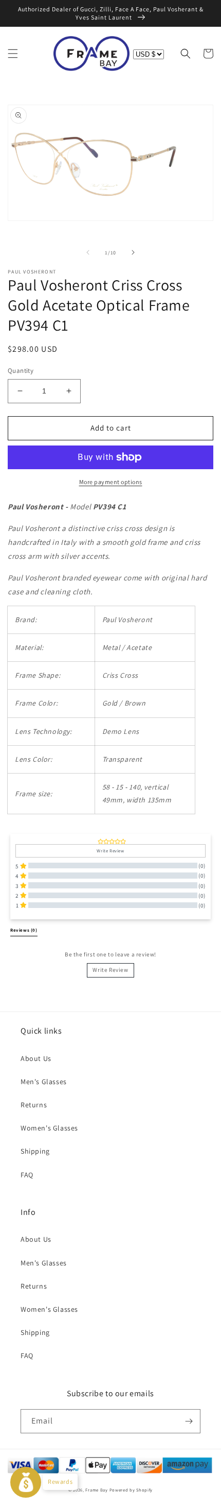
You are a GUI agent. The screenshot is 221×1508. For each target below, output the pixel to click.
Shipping (35, 1151)
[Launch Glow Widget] (25, 1482)
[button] (13, 53)
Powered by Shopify (131, 1490)
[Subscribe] (188, 1421)
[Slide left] (88, 252)
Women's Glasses (49, 1128)
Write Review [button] (110, 851)
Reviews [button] (24, 930)
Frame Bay (96, 1490)
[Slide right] (133, 252)
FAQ (27, 1174)
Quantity (20, 370)
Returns (34, 1104)
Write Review (110, 969)
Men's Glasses (44, 1081)
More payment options (110, 482)
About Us (36, 1058)
